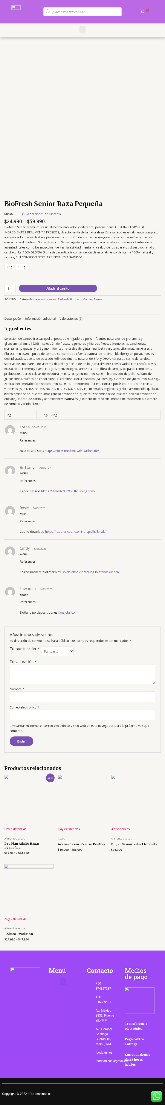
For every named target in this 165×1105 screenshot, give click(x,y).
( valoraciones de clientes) (41, 214)
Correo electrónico (24, 707)
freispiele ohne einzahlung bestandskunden (88, 572)
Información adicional (40, 318)
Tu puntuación (24, 648)
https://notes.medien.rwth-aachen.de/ (72, 450)
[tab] (12, 319)
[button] (82, 29)
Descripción (12, 318)
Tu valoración (23, 661)
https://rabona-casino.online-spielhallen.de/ (76, 531)
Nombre (17, 689)
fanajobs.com (68, 612)
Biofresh (63, 299)
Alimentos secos (46, 299)
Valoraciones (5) (71, 318)
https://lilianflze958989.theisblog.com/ (68, 491)
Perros (98, 299)
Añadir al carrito (57, 288)
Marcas (87, 299)
